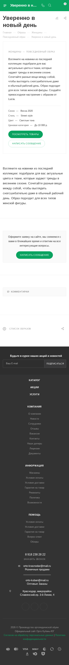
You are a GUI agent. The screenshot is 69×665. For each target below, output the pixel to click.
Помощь (35, 514)
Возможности (34, 502)
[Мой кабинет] (56, 5)
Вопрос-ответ (34, 536)
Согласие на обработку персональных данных (28, 635)
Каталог (34, 380)
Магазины (34, 472)
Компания (34, 406)
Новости (34, 418)
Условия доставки (34, 482)
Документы (35, 453)
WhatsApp (43, 606)
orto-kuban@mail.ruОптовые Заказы (37, 582)
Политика (35, 497)
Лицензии (35, 448)
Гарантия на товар (34, 487)
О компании (34, 413)
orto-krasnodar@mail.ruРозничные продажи (37, 567)
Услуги (34, 394)
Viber (34, 606)
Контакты (34, 438)
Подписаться (55, 363)
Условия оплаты (34, 477)
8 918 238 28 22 (35, 554)
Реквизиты (34, 492)
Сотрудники (34, 423)
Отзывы (34, 428)
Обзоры (34, 541)
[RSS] (57, 18)
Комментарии (20, 291)
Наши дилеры (34, 443)
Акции (34, 387)
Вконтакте (25, 606)
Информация (34, 465)
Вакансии (35, 433)
